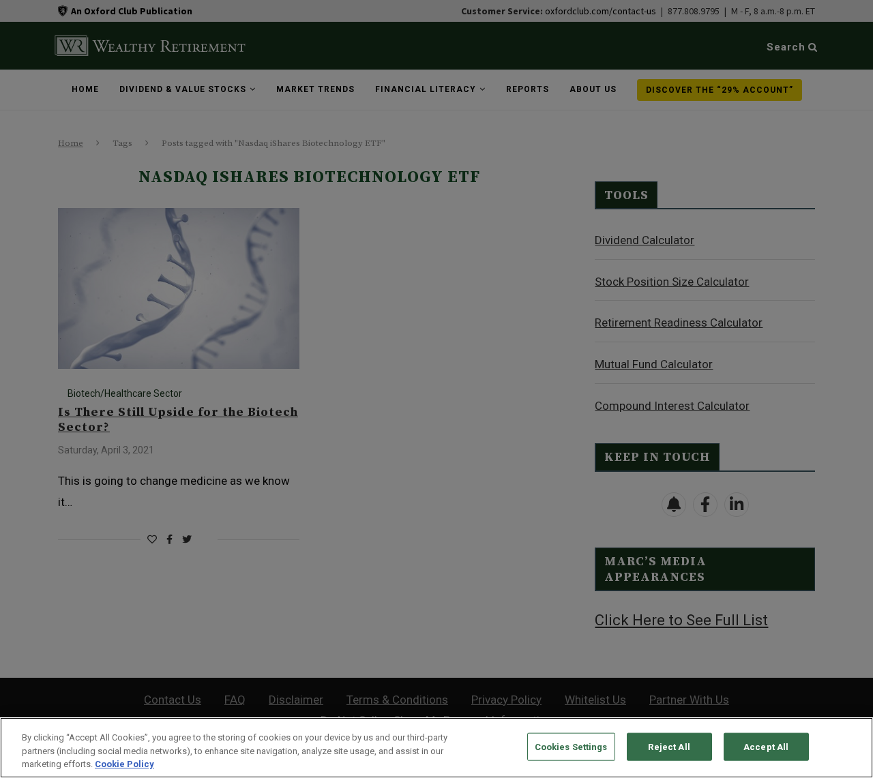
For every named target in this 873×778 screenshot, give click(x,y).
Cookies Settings (571, 746)
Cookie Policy (124, 764)
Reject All (669, 746)
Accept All (765, 746)
